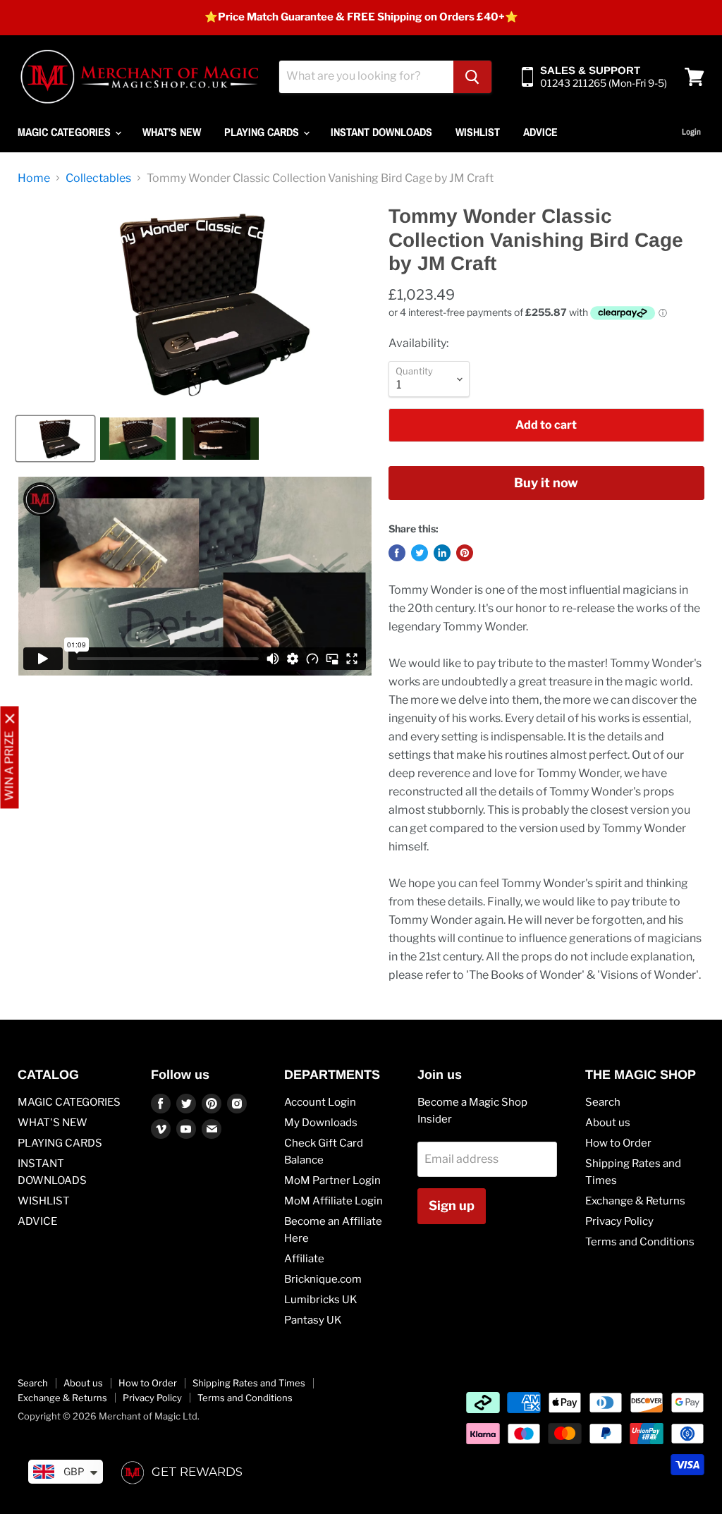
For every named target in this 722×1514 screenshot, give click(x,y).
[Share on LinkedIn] (442, 552)
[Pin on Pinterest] (464, 552)
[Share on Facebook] (396, 552)
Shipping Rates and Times (248, 1382)
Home (34, 178)
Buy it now (546, 482)
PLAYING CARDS (263, 132)
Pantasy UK (313, 1320)
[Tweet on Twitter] (419, 552)
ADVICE (540, 132)
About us (607, 1122)
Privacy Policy (619, 1221)
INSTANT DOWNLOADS (381, 132)
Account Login (320, 1102)
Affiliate (304, 1258)
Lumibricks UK (320, 1299)
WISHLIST (477, 132)
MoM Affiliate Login (333, 1201)
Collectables (98, 178)
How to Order (618, 1143)
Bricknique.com (323, 1279)
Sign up (452, 1205)
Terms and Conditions (640, 1241)
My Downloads (320, 1122)
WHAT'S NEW (171, 132)
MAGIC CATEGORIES (66, 132)
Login (691, 132)
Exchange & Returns (635, 1201)
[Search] (472, 77)
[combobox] (366, 77)
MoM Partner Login (332, 1180)
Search (602, 1102)
